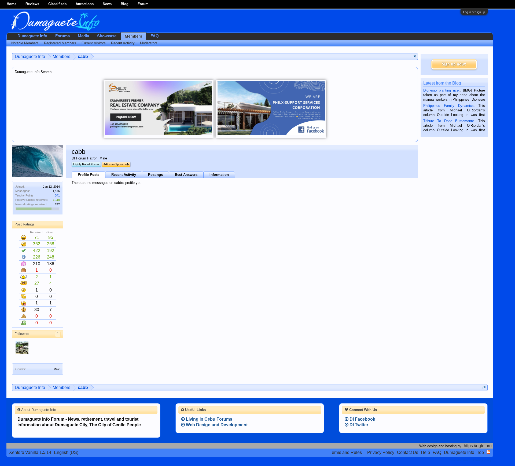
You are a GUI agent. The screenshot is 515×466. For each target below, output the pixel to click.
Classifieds (57, 4)
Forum (143, 4)
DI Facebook (361, 419)
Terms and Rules (346, 452)
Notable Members (25, 43)
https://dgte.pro (478, 445)
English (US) (66, 452)
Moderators (148, 43)
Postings (155, 175)
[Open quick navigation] (414, 56)
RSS (488, 452)
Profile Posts (88, 175)
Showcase (106, 36)
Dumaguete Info (32, 36)
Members (133, 36)
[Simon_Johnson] (22, 348)
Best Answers (186, 175)
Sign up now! (454, 64)
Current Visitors (94, 43)
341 (57, 195)
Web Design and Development (216, 425)
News (107, 4)
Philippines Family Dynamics (448, 106)
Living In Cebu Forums (208, 419)
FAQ (154, 36)
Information (219, 175)
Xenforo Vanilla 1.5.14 (30, 452)
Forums (62, 36)
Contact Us (407, 452)
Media (83, 36)
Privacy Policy (380, 452)
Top (480, 452)
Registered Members (60, 43)
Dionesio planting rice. (441, 90)
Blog (124, 4)
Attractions (85, 4)
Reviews (32, 4)
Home (11, 4)
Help (425, 452)
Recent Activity (123, 175)
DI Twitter (358, 425)
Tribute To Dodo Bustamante (448, 121)
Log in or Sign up (474, 12)
